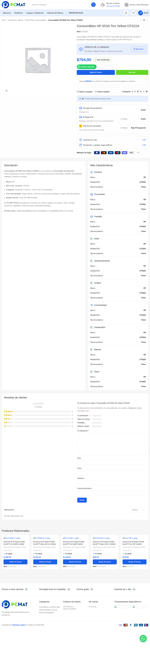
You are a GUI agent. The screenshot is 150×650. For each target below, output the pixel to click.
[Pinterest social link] (138, 91)
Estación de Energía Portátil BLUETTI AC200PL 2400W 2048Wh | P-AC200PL (14, 544)
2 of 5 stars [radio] (95, 415)
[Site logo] (13, 5)
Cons (79, 468)
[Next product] (146, 20)
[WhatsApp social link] (143, 91)
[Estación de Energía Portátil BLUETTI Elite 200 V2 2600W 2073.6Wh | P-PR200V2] (45, 538)
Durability (81, 423)
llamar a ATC (113, 13)
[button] (143, 638)
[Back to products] (144, 20)
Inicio (4, 20)
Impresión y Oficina (15, 20)
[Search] (93, 4)
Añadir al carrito (96, 72)
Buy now (132, 72)
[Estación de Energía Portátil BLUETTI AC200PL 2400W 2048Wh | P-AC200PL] (15, 538)
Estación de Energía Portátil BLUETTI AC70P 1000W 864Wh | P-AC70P (133, 544)
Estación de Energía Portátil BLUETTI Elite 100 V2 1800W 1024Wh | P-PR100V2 (104, 544)
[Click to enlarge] (6, 91)
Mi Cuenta (92, 607)
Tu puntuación (83, 415)
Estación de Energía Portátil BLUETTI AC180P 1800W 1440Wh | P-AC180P (73, 544)
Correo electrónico (85, 488)
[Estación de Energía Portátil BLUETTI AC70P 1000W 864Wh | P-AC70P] (134, 538)
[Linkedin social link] (141, 91)
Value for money (83, 419)
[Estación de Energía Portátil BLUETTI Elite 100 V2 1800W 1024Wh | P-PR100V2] (105, 538)
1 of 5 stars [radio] (93, 415)
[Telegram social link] (146, 91)
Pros (79, 458)
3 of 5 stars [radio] (97, 415)
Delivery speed (83, 426)
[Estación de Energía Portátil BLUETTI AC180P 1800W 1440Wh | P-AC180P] (75, 538)
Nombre (81, 478)
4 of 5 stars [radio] (99, 415)
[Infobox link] (15, 589)
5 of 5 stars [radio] (100, 415)
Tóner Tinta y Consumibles (35, 20)
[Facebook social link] (132, 91)
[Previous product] (141, 20)
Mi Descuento (138, 49)
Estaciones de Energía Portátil (15, 547)
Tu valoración (83, 431)
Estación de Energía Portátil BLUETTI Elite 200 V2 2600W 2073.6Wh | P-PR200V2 (44, 544)
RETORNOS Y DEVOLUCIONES (69, 608)
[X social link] (135, 91)
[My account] (126, 13)
